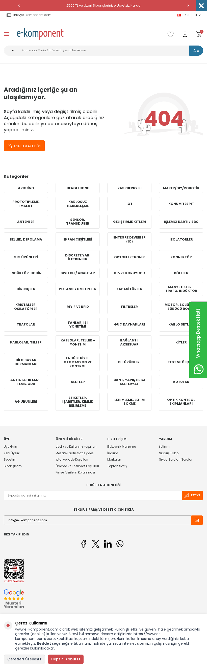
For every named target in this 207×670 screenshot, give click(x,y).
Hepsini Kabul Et (65, 659)
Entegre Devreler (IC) (129, 239)
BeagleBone (78, 188)
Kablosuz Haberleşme (78, 203)
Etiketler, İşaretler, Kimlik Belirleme (77, 401)
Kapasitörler (129, 289)
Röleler (181, 273)
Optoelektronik (129, 257)
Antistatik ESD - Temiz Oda (25, 381)
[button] (18, 5)
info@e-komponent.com (32, 15)
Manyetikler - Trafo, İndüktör (181, 289)
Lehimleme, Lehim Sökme (129, 401)
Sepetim (10, 459)
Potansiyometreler (77, 289)
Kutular (181, 381)
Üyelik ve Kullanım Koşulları (76, 447)
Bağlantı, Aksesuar (129, 342)
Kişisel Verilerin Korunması (75, 472)
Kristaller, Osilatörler (26, 306)
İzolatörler (181, 239)
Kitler (181, 342)
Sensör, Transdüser (77, 221)
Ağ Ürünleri (26, 401)
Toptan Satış (117, 466)
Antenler (26, 221)
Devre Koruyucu (129, 273)
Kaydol (195, 495)
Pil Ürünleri (129, 362)
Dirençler (26, 289)
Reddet (44, 643)
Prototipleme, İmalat (26, 203)
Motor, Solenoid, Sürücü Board (181, 306)
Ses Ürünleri (26, 257)
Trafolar (26, 324)
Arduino (26, 188)
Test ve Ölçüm (181, 362)
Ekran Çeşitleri (77, 239)
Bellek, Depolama (26, 239)
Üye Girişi (10, 447)
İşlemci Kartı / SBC (181, 221)
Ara (196, 50)
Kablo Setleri (181, 324)
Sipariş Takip (168, 453)
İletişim (164, 447)
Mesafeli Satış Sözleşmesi (75, 453)
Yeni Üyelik (11, 453)
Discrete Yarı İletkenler (77, 257)
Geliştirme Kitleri (129, 221)
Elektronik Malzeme (121, 447)
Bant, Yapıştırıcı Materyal (129, 381)
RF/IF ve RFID (78, 306)
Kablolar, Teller (26, 342)
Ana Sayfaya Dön (27, 146)
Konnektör (181, 257)
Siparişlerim (13, 466)
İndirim (112, 453)
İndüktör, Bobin (26, 273)
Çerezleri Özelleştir (24, 659)
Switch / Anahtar (78, 273)
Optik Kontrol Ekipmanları (181, 401)
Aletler (78, 381)
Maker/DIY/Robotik (181, 188)
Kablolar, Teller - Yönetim (78, 342)
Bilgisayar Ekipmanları (25, 362)
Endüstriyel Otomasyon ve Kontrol (78, 362)
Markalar (114, 459)
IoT (129, 203)
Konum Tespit (181, 203)
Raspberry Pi (129, 188)
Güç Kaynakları (129, 324)
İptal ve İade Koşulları (72, 459)
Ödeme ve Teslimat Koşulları (77, 466)
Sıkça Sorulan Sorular (175, 459)
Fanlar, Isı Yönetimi (78, 324)
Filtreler (129, 306)
